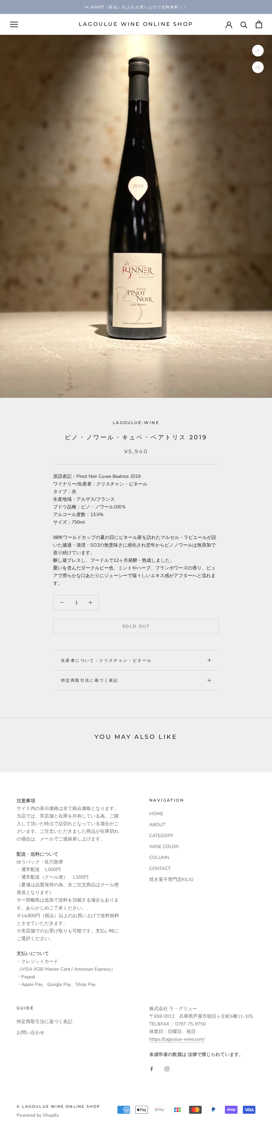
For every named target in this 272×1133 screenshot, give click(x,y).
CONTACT (159, 868)
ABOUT (157, 825)
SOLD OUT (136, 626)
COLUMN (159, 857)
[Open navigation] (14, 24)
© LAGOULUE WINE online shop (58, 1106)
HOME (156, 814)
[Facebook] (151, 1069)
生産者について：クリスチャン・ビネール (106, 660)
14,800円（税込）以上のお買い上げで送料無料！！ (136, 7)
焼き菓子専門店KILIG (171, 879)
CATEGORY (161, 835)
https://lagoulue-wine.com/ (177, 1039)
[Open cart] (259, 24)
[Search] (243, 24)
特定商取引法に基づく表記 (89, 680)
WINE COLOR (163, 846)
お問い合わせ (30, 1032)
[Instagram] (167, 1069)
